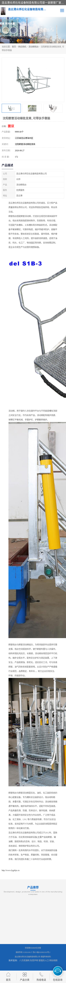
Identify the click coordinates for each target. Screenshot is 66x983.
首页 (14, 47)
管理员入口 (44, 960)
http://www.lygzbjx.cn (10, 870)
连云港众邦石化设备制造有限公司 (27, 957)
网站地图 (53, 960)
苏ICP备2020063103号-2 (41, 952)
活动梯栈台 (33, 47)
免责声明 (34, 960)
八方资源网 (24, 960)
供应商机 (22, 47)
